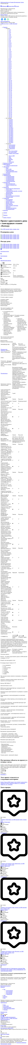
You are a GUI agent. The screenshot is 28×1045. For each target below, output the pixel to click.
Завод (7, 186)
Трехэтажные (12, 147)
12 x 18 (10, 107)
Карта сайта (3, 1025)
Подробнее (3, 833)
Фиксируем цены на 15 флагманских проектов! (12, 968)
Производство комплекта (4, 350)
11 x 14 (10, 95)
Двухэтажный (9, 991)
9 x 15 (10, 77)
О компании (6, 198)
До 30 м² (11, 119)
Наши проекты (4, 14)
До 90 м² (11, 126)
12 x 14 (10, 102)
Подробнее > (4, 774)
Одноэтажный (9, 990)
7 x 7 (10, 47)
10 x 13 (10, 84)
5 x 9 (10, 35)
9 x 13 (10, 74)
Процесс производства (11, 185)
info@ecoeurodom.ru (5, 21)
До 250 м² (11, 140)
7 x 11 (10, 52)
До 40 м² (11, 120)
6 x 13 (10, 46)
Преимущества (9, 193)
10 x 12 (10, 83)
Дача (10, 157)
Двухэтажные (12, 146)
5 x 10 (10, 37)
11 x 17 (10, 98)
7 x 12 (10, 54)
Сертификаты (9, 200)
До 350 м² (11, 142)
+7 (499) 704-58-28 (13, 23)
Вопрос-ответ (9, 203)
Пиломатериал (6, 174)
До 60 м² (11, 123)
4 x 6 (10, 29)
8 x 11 (10, 62)
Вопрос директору (10, 201)
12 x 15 (10, 103)
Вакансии (8, 206)
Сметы (22, 2)
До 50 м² (11, 121)
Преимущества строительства (13, 188)
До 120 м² (11, 130)
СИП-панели (6, 166)
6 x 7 (10, 39)
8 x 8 (10, 58)
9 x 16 (10, 78)
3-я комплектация (10, 178)
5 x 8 (10, 34)
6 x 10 (10, 43)
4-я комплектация (10, 180)
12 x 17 (10, 106)
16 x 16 (10, 117)
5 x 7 (10, 33)
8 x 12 (10, 63)
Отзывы (12, 2)
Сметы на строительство (11, 165)
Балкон (2, 782)
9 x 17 (10, 79)
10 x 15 (10, 86)
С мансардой (12, 148)
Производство (6, 182)
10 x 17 (10, 89)
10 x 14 (10, 85)
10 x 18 (10, 90)
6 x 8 (10, 40)
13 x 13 (10, 108)
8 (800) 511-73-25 (4, 23)
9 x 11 (10, 72)
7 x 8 (10, 49)
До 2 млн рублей (12, 152)
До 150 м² (11, 134)
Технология (6, 187)
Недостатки (8, 194)
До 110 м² (11, 129)
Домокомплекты (7, 175)
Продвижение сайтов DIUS (7, 1028)
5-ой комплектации (10, 181)
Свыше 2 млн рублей (13, 153)
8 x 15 (10, 67)
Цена (7, 168)
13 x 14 (10, 109)
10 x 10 (10, 80)
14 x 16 (10, 114)
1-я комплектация (10, 176)
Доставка (8, 172)
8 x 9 (10, 60)
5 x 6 (10, 32)
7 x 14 (10, 56)
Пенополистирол (10, 170)
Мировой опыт (9, 197)
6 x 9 (10, 41)
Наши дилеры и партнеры (12, 205)
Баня (10, 160)
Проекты (5, 27)
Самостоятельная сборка (11, 171)
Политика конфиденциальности (8, 1017)
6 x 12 (10, 45)
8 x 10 (10, 61)
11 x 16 (10, 97)
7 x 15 (10, 57)
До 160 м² (11, 135)
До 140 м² (11, 132)
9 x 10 (10, 70)
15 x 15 (10, 115)
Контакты (5, 210)
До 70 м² (11, 124)
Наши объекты (6, 164)
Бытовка (5, 996)
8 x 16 (10, 68)
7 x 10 (10, 51)
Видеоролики (17, 2)
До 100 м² (11, 128)
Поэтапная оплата (10, 209)
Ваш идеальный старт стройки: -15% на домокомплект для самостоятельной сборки (13, 969)
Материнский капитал (11, 208)
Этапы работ (9, 189)
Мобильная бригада (5, 2)
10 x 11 (10, 81)
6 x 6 (10, 38)
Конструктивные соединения (13, 195)
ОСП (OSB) (8, 169)
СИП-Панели (4, 1002)
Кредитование (9, 199)
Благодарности (9, 204)
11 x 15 (10, 96)
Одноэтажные (12, 144)
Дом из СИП (12, 155)
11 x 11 (10, 91)
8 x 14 (10, 66)
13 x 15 (10, 111)
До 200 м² (11, 138)
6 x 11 (10, 44)
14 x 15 (10, 113)
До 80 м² (11, 125)
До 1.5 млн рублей (13, 151)
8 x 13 (10, 64)
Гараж (10, 158)
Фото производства (10, 183)
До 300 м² (11, 141)
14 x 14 (10, 112)
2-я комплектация (10, 177)
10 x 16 (10, 87)
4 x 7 (10, 30)
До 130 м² (11, 131)
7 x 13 (10, 55)
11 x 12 (10, 92)
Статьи (2, 1013)
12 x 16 (10, 104)
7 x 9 (10, 50)
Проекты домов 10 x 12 (15, 783)
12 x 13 (10, 101)
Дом (4, 989)
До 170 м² (11, 136)
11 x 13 (10, 94)
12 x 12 (10, 100)
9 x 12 (10, 73)
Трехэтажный (9, 993)
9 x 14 (10, 75)
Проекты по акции (7, 163)
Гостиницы (11, 161)
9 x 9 (10, 69)
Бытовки (11, 159)
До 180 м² (11, 137)
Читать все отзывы (5, 1034)
